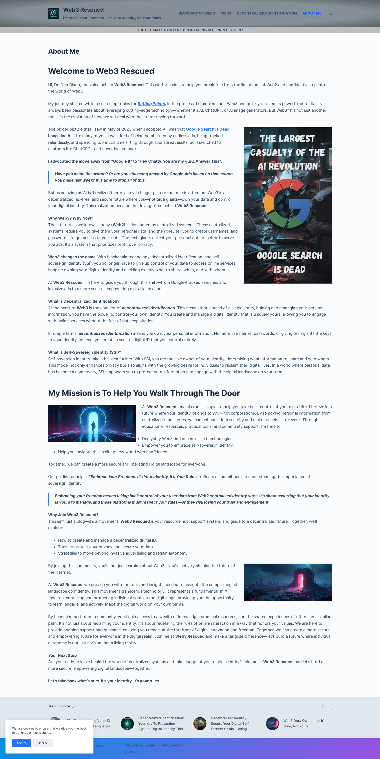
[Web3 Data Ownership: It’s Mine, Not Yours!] (272, 723)
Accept (21, 743)
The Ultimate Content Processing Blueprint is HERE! (190, 29)
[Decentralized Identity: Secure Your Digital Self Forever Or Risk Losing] (199, 723)
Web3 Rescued (83, 9)
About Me (312, 13)
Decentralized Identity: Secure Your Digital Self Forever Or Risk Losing (230, 723)
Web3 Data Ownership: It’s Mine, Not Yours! (304, 723)
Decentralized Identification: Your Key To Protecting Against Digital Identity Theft (161, 723)
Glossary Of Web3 (196, 13)
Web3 (226, 13)
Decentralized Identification (267, 13)
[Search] (330, 13)
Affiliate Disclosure (140, 745)
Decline (43, 743)
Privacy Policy (172, 745)
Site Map (131, 751)
